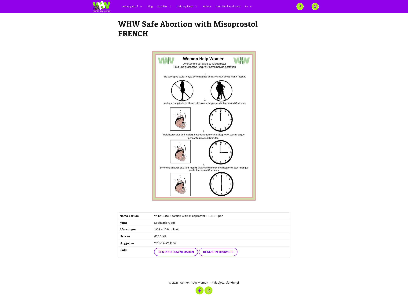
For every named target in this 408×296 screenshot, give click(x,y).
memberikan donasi (228, 6)
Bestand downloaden (176, 252)
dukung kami (185, 6)
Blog (150, 6)
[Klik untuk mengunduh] (204, 125)
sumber (162, 6)
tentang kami (130, 6)
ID (248, 6)
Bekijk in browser (218, 252)
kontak (207, 6)
